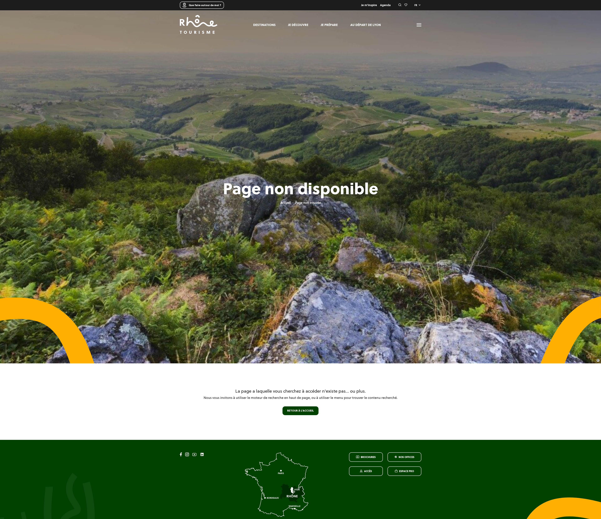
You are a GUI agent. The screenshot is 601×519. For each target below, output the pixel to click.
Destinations (264, 25)
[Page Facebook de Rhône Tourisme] (181, 455)
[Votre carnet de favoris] (405, 5)
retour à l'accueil (300, 410)
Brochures (368, 457)
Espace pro (406, 471)
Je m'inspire (369, 5)
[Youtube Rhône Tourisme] (194, 455)
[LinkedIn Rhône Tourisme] (202, 454)
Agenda (385, 5)
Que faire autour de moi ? (205, 5)
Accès (368, 471)
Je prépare (329, 25)
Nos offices (406, 457)
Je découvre (298, 25)
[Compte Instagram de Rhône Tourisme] (187, 455)
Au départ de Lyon (365, 25)
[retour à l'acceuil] (198, 25)
